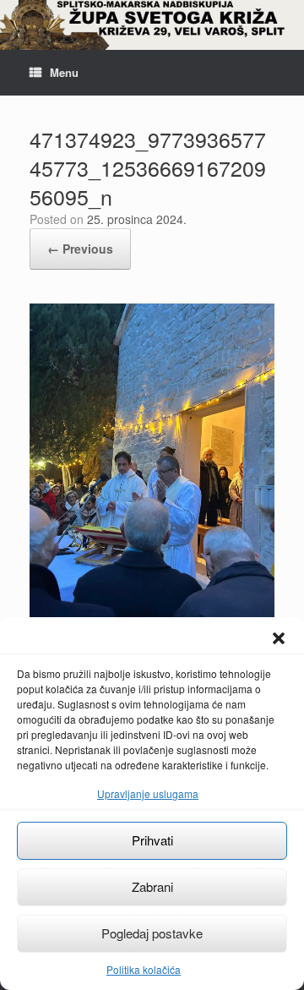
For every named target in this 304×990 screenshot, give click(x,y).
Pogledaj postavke (152, 933)
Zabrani (152, 886)
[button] (278, 638)
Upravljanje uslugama (147, 793)
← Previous (80, 248)
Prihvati (152, 840)
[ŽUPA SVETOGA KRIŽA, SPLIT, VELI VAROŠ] (152, 25)
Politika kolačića (143, 969)
